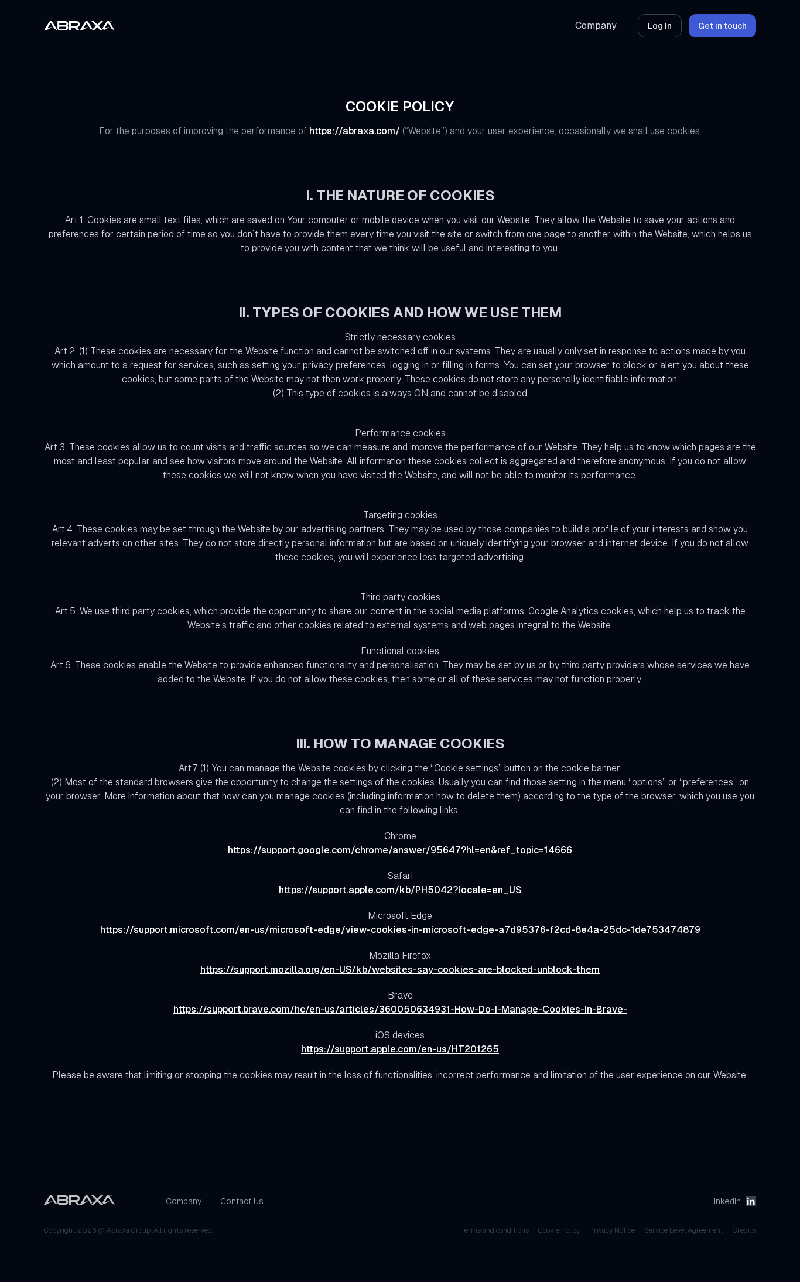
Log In (660, 25)
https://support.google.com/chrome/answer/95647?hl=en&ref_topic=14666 (400, 850)
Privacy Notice (612, 1230)
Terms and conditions (495, 1230)
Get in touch (722, 25)
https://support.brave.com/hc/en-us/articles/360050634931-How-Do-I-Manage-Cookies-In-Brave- (400, 1009)
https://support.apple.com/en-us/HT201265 (400, 1049)
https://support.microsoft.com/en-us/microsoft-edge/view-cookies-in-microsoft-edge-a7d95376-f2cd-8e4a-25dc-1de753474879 (400, 929)
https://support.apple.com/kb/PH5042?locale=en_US (400, 889)
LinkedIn (725, 1201)
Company (596, 25)
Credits (744, 1230)
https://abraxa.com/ (354, 130)
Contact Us (242, 1201)
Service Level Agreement (683, 1230)
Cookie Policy (559, 1230)
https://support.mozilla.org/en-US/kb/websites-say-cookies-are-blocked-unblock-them (400, 969)
